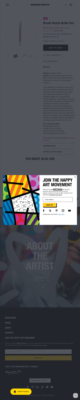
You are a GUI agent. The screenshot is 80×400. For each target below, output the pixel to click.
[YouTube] (69, 210)
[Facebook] (43, 210)
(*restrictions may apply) (55, 195)
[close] (75, 177)
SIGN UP (49, 205)
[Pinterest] (56, 210)
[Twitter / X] (50, 210)
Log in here (61, 214)
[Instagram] (63, 210)
